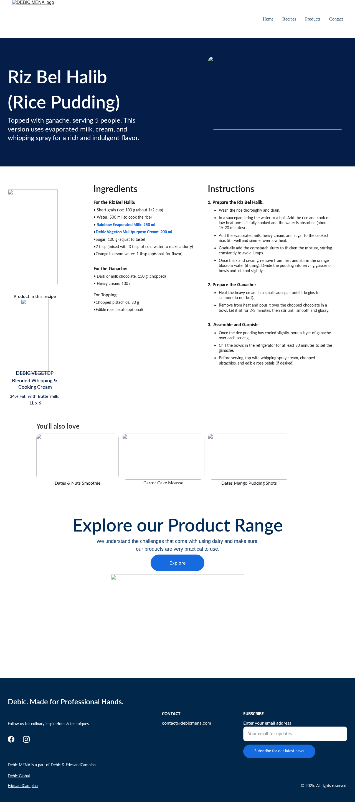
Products (312, 19)
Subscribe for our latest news (279, 751)
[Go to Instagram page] (26, 739)
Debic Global (19, 776)
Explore (177, 563)
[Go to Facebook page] (11, 739)
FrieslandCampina (23, 786)
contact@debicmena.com (186, 723)
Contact (336, 19)
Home (268, 19)
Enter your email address (267, 723)
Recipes (289, 19)
